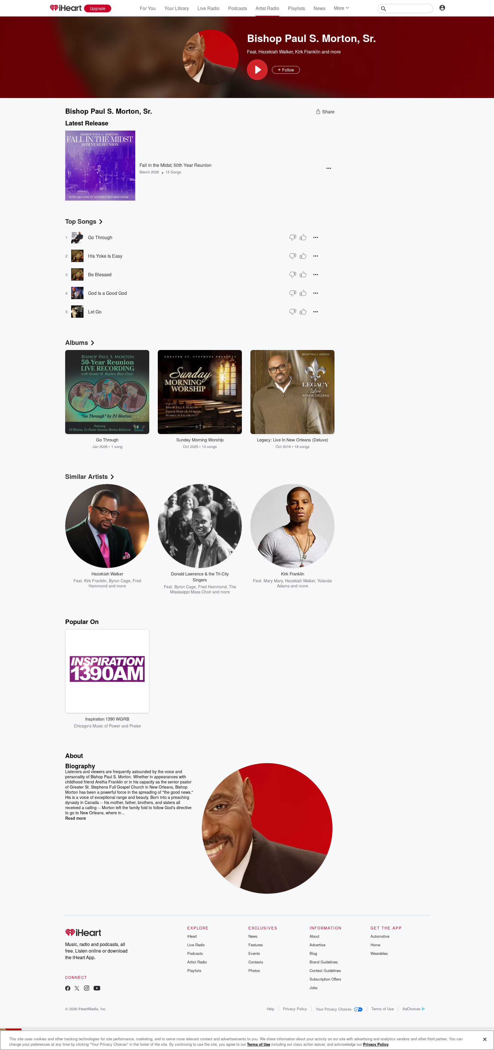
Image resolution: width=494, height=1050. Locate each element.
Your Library (176, 8)
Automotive (379, 936)
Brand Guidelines (324, 962)
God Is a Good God (107, 293)
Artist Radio (267, 8)
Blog (313, 953)
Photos (254, 970)
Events (254, 953)
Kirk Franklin (307, 51)
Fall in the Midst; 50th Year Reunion (176, 165)
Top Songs (80, 221)
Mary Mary (273, 580)
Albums (76, 342)
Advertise (317, 944)
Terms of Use (382, 1008)
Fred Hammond (212, 586)
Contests (255, 962)
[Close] (485, 1039)
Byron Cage (119, 580)
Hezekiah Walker (275, 51)
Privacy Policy (295, 1008)
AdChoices (412, 1008)
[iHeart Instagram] (86, 988)
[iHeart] (65, 8)
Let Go (94, 311)
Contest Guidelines (325, 970)
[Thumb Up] (303, 237)
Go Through (100, 237)
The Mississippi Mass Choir (203, 589)
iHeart (192, 936)
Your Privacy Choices (334, 1009)
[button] (257, 69)
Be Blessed (99, 274)
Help (270, 1008)
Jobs (314, 987)
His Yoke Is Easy (105, 256)
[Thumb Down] (293, 237)
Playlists (296, 8)
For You (148, 8)
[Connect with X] (77, 988)
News (319, 8)
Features (255, 944)
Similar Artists (86, 476)
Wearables (379, 953)
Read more (75, 818)
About (314, 936)
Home (375, 944)
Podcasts (237, 8)
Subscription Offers (325, 979)
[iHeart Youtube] (96, 988)
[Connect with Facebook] (67, 988)
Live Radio (209, 8)
